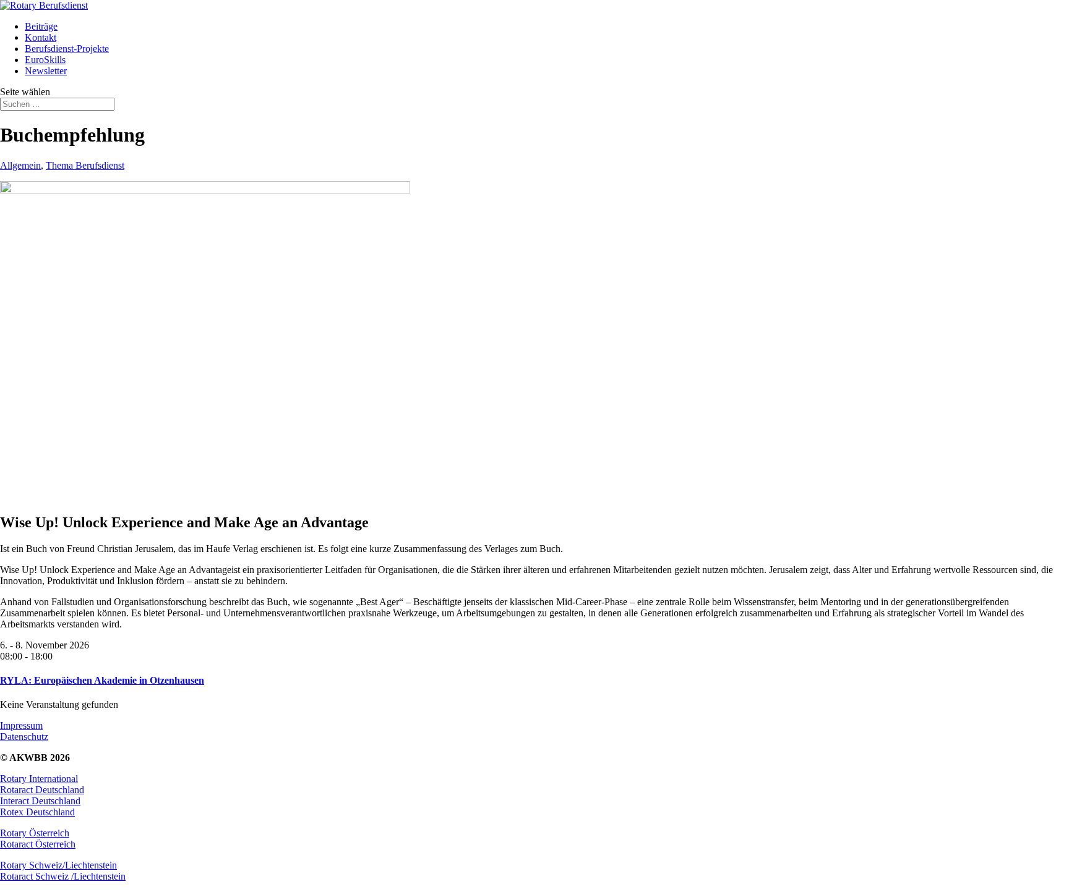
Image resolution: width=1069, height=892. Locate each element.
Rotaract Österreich (37, 844)
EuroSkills (45, 59)
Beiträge (41, 26)
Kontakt (40, 37)
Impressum (21, 725)
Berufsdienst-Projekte (67, 48)
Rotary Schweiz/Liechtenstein (58, 865)
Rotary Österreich (34, 833)
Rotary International (39, 778)
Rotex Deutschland (37, 812)
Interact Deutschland (40, 801)
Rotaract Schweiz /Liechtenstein (63, 876)
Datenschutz (24, 736)
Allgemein (20, 165)
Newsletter (46, 71)
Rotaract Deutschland (42, 789)
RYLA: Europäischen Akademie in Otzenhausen (102, 680)
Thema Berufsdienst (85, 165)
